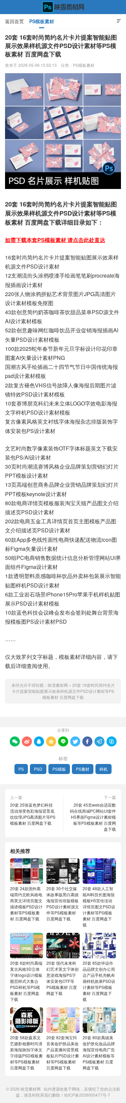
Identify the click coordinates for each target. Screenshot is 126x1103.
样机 (103, 769)
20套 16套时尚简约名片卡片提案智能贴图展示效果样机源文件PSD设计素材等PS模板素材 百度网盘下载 (63, 691)
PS (21, 769)
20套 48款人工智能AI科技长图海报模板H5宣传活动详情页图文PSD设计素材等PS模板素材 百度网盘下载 (99, 906)
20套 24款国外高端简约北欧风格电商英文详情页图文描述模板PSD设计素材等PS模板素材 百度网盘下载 (26, 903)
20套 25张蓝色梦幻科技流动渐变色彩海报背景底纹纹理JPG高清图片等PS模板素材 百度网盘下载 (32, 814)
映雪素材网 (63, 7)
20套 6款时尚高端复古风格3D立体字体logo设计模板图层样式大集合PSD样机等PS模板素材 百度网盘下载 (26, 981)
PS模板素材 (41, 21)
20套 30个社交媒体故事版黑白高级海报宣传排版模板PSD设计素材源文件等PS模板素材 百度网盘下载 (62, 903)
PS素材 (82, 769)
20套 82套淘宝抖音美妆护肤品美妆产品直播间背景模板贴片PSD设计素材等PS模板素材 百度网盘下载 (62, 1052)
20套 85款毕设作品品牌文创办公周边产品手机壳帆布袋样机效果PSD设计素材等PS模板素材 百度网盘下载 (99, 981)
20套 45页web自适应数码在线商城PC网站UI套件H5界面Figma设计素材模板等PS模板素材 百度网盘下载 (93, 817)
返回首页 (14, 21)
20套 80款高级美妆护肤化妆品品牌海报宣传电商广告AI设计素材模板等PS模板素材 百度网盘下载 (99, 1052)
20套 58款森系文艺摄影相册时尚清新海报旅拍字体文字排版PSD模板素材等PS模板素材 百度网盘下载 (26, 1052)
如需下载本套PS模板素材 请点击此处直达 (55, 240)
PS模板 (59, 769)
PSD (38, 769)
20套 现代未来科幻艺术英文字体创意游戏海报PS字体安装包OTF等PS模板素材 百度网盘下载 (62, 978)
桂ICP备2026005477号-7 (87, 1095)
